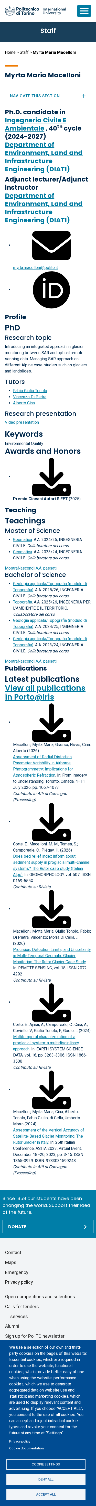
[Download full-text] (51, 722)
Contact (13, 1252)
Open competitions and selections (40, 1296)
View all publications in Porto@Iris (45, 692)
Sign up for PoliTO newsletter (35, 1336)
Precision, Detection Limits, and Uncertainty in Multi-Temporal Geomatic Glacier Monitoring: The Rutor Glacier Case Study (52, 955)
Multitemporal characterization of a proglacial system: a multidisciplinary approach (46, 1042)
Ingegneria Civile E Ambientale (35, 124)
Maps (10, 1262)
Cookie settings (46, 1464)
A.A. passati (31, 568)
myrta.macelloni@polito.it (35, 267)
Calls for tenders (22, 1306)
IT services (16, 1316)
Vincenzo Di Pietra (29, 396)
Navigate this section (35, 96)
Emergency (16, 1272)
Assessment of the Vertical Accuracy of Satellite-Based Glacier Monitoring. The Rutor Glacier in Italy (48, 1136)
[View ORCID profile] (51, 289)
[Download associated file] (51, 476)
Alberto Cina (24, 403)
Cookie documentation (26, 1448)
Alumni (12, 1326)
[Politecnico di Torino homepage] (35, 11)
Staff (24, 52)
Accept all (46, 1494)
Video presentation (22, 422)
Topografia (22, 602)
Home (10, 52)
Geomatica (22, 539)
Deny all (46, 1479)
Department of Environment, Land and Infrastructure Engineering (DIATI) (44, 157)
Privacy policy (19, 1441)
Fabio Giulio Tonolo (30, 390)
